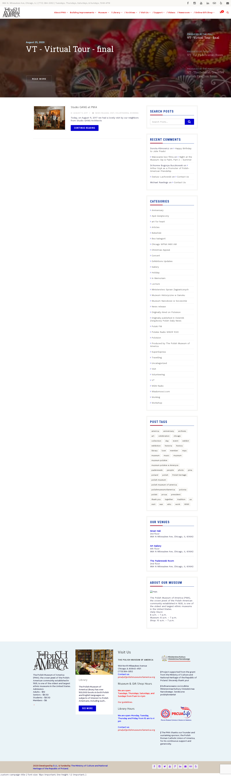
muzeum (177, 455)
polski (154, 494)
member (174, 451)
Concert (156, 255)
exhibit (185, 441)
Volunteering (122, 113)
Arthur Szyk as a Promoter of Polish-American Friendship (169, 169)
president (175, 494)
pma (190, 470)
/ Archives (129, 12)
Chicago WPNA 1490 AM (164, 244)
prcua (164, 494)
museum (155, 455)
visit (153, 504)
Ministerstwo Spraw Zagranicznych (170, 289)
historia (168, 446)
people (170, 470)
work (177, 504)
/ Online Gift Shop (203, 12)
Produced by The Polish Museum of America (170, 344)
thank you (156, 499)
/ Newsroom (183, 12)
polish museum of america (164, 485)
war (161, 504)
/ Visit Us (143, 12)
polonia (182, 490)
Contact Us (183, 176)
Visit (112, 113)
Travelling (157, 357)
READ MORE (39, 79)
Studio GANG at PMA (84, 107)
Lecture (156, 284)
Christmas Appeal (161, 250)
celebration (163, 436)
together (169, 499)
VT (153, 380)
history (179, 446)
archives (182, 431)
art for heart (158, 221)
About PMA (60, 12)
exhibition (156, 446)
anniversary (168, 431)
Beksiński (156, 233)
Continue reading (84, 128)
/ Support (157, 12)
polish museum (158, 480)
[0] (219, 12)
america (155, 431)
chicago (177, 436)
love (164, 451)
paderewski (157, 470)
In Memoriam (158, 278)
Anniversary (157, 210)
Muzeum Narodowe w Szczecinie (169, 301)
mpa (184, 451)
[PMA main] (11, 12)
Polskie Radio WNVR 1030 (165, 332)
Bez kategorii (158, 238)
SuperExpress (159, 352)
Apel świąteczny (160, 216)
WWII (186, 504)
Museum (102, 12)
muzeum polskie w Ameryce (164, 465)
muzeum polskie (159, 460)
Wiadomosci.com (161, 391)
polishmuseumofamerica (163, 490)
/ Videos (171, 12)
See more (87, 708)
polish (165, 475)
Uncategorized (159, 363)
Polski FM (157, 326)
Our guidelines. (125, 702)
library (154, 451)
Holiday (156, 272)
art (152, 436)
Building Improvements (82, 12)
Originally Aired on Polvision (166, 312)
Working (134, 113)
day (167, 441)
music (166, 455)
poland (154, 475)
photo (181, 470)
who (169, 504)
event (175, 441)
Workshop (157, 403)
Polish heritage (179, 475)
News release (102, 113)
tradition (181, 499)
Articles (156, 227)
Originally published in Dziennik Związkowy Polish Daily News (167, 319)
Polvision (156, 337)
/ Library (115, 12)
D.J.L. (55, 765)
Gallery (155, 267)
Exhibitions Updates (162, 261)
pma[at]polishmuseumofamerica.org (136, 677)
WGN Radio (158, 386)
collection (156, 441)
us (191, 499)
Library (83, 680)
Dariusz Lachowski (161, 176)
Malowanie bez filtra (162, 157)
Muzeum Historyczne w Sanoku (168, 295)
